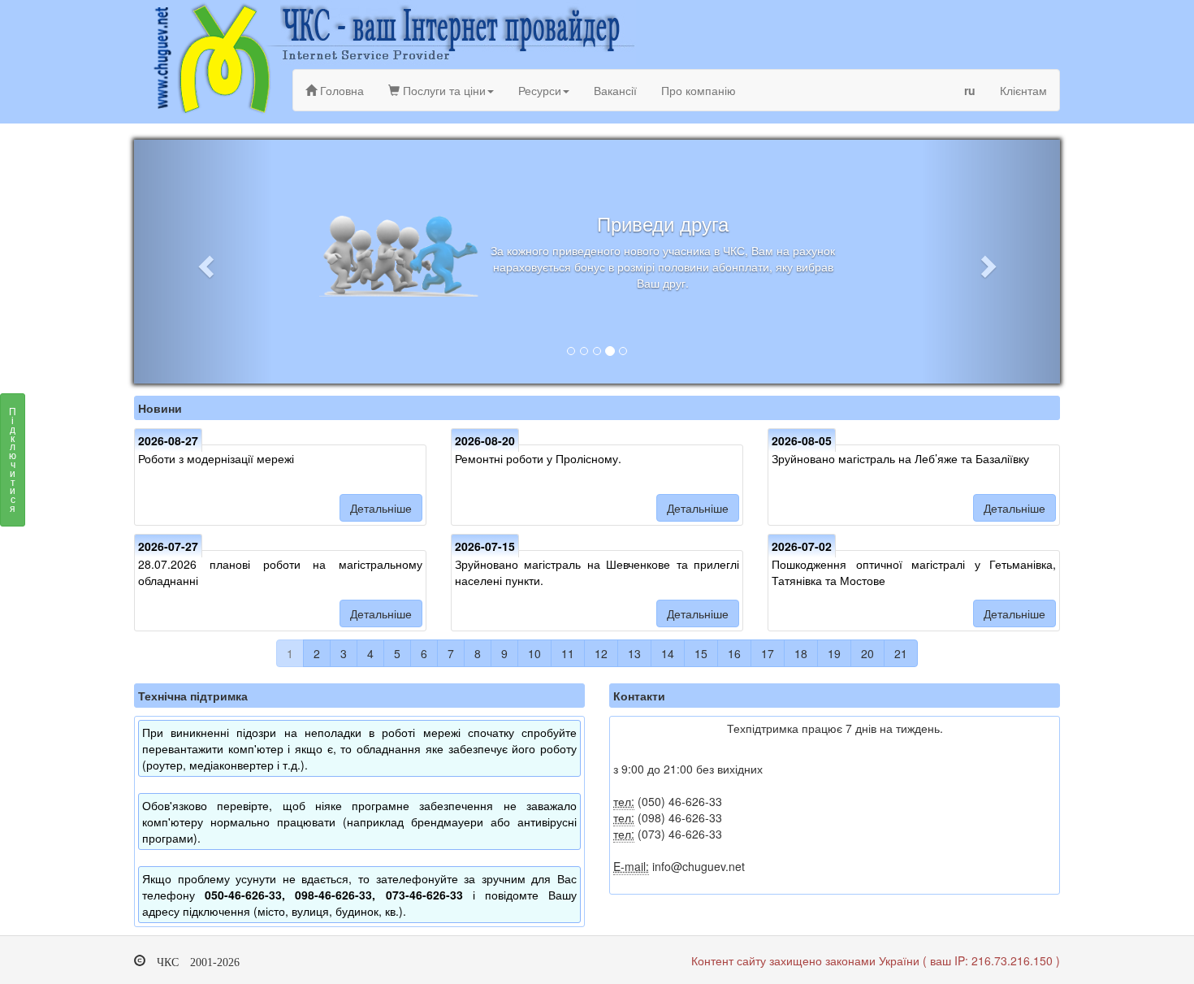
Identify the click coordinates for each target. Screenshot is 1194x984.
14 (667, 653)
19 (834, 653)
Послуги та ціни (443, 90)
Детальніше (381, 508)
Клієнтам (1023, 90)
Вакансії (615, 90)
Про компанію (698, 90)
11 (567, 653)
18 (800, 653)
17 (767, 653)
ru (970, 90)
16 (734, 653)
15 (700, 653)
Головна (340, 90)
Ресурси (539, 90)
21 (900, 653)
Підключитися (12, 459)
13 (634, 653)
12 (601, 653)
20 (867, 653)
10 (534, 653)
